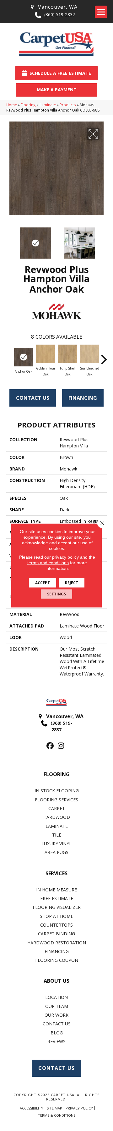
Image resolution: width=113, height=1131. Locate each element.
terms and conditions (48, 562)
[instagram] (61, 746)
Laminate (48, 104)
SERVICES (56, 873)
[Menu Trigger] (101, 12)
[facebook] (50, 746)
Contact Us (32, 397)
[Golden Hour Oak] (45, 354)
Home (11, 104)
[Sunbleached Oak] (89, 354)
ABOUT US (56, 980)
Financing (82, 397)
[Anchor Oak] (24, 357)
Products (68, 104)
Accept (42, 582)
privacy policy (65, 557)
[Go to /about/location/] (53, 7)
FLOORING (57, 774)
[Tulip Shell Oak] (67, 354)
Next (103, 240)
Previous (9, 240)
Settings (56, 594)
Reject (71, 582)
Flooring (28, 104)
